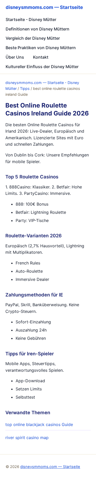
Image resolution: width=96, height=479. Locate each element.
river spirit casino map (27, 437)
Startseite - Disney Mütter (31, 19)
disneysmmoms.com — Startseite (50, 466)
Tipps (25, 88)
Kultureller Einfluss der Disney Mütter (42, 66)
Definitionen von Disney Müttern (37, 28)
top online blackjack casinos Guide (39, 424)
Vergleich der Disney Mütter (33, 38)
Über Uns (15, 57)
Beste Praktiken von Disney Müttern (41, 47)
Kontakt (40, 57)
